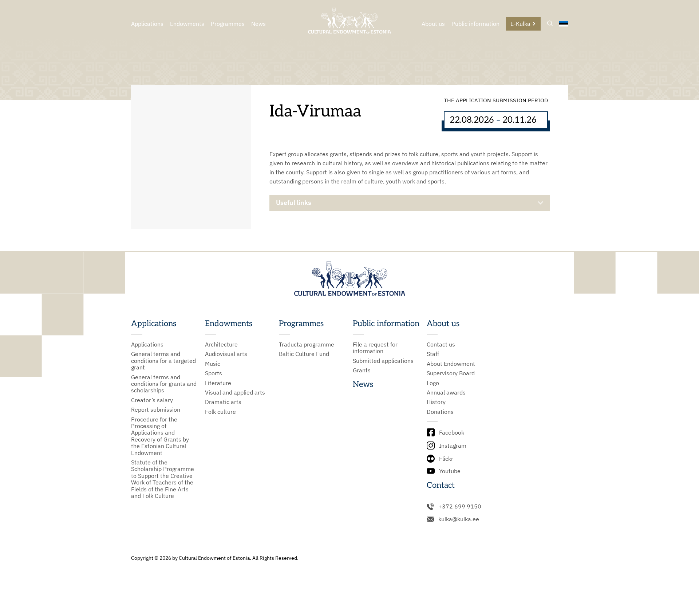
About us (433, 23)
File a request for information (375, 348)
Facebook (451, 432)
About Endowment (451, 363)
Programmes (228, 23)
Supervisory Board (451, 373)
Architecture (221, 344)
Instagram (452, 445)
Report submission (155, 409)
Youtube (450, 471)
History (436, 402)
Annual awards (446, 392)
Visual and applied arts (235, 392)
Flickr (446, 458)
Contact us (441, 344)
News (258, 23)
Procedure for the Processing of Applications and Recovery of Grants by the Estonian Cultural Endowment (160, 436)
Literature (218, 383)
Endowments (187, 23)
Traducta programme (306, 344)
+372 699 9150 (459, 506)
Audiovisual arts (226, 354)
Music (212, 363)
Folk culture (220, 411)
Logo (433, 383)
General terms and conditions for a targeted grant (163, 361)
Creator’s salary (152, 400)
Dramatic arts (223, 402)
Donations (440, 411)
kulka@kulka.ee (458, 519)
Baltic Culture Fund (304, 354)
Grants (362, 370)
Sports (213, 373)
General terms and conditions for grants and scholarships (164, 384)
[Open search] (550, 23)
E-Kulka (520, 23)
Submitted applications (383, 360)
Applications (147, 23)
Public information (475, 23)
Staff (433, 354)
